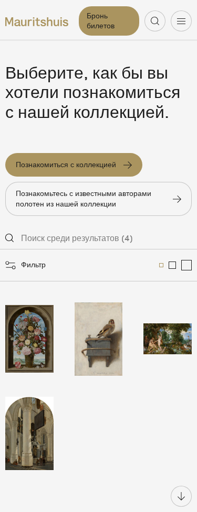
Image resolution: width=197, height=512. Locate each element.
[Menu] (181, 20)
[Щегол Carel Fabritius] (99, 339)
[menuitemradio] (161, 265)
